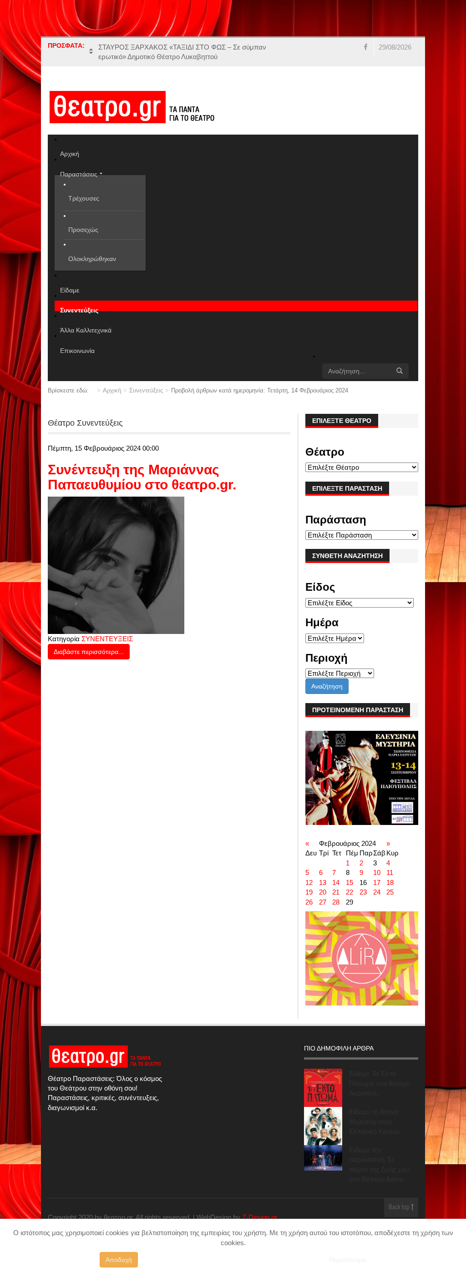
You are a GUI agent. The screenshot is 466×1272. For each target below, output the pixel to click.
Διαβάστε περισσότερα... (89, 651)
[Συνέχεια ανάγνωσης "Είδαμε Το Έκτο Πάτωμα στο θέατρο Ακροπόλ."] (323, 1088)
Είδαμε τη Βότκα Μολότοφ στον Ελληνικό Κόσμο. (374, 1121)
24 (376, 892)
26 (309, 902)
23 (363, 892)
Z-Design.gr (259, 1217)
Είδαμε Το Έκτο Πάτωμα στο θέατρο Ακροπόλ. (379, 1083)
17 (376, 882)
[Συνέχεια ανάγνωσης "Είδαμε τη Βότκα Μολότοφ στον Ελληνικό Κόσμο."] (323, 1126)
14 (335, 882)
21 (335, 892)
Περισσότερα (347, 1259)
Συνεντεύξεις (146, 390)
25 (390, 892)
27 (322, 902)
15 (349, 882)
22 (349, 892)
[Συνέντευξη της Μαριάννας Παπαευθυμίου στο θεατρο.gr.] (116, 564)
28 (335, 902)
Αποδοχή (119, 1259)
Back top (400, 1207)
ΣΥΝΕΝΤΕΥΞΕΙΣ (107, 639)
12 (309, 882)
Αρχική (112, 390)
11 (389, 872)
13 (322, 882)
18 (390, 882)
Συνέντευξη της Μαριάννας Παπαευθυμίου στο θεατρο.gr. (142, 477)
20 (322, 892)
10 (376, 872)
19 (309, 892)
